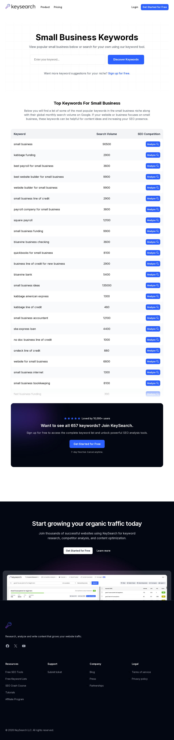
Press (93, 678)
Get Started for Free (87, 444)
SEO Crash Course (15, 685)
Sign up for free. (119, 73)
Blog (92, 672)
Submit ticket (55, 672)
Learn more (103, 550)
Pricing (58, 7)
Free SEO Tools (14, 672)
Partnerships (97, 685)
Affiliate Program (14, 699)
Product (45, 7)
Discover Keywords (126, 59)
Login (135, 7)
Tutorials (10, 692)
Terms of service (141, 672)
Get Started (155, 7)
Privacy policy (140, 678)
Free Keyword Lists (16, 678)
